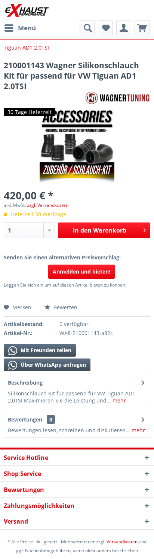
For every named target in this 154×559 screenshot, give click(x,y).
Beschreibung (25, 382)
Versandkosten (122, 542)
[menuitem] (20, 27)
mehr (118, 400)
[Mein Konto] (123, 27)
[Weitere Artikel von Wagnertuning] (117, 97)
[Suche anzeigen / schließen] (87, 27)
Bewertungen (25, 419)
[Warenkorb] (142, 27)
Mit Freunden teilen (45, 350)
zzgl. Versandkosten (47, 205)
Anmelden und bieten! (81, 271)
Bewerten (64, 307)
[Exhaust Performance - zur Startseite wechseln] (27, 10)
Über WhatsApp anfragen (52, 364)
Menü (27, 27)
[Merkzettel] (105, 27)
